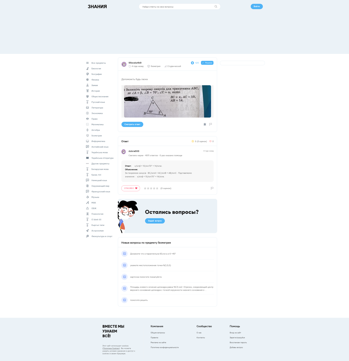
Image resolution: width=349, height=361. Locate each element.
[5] (157, 188)
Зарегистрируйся (237, 337)
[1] (145, 188)
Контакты (201, 337)
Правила (154, 337)
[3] (151, 188)
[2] (148, 188)
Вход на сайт (235, 332)
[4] (154, 188)
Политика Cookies (111, 348)
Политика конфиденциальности (165, 347)
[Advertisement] (174, 31)
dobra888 (134, 151)
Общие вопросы (158, 332)
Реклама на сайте (158, 342)
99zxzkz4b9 (135, 62)
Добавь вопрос (236, 347)
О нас (199, 332)
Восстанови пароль (238, 342)
